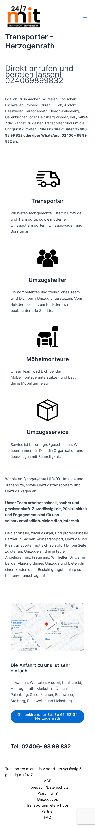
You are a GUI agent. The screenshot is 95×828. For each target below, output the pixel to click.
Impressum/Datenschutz (47, 787)
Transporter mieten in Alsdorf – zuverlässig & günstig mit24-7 (43, 772)
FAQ (47, 817)
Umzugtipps (47, 799)
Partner (47, 811)
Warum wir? (48, 793)
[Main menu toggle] (84, 16)
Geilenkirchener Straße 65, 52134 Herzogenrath (47, 716)
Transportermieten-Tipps (47, 805)
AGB (47, 781)
